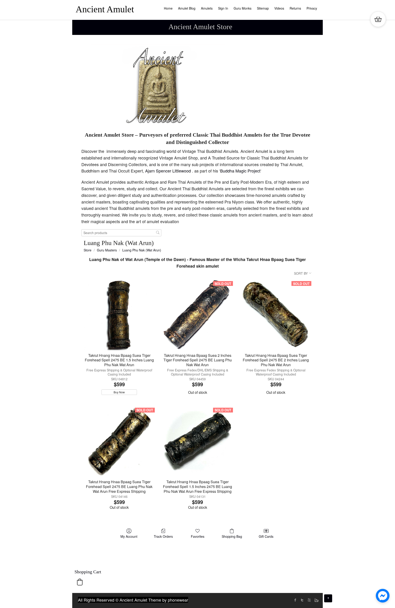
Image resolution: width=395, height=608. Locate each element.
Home (168, 8)
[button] (80, 582)
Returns (295, 8)
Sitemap (263, 8)
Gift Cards (266, 536)
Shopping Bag (232, 536)
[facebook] (295, 600)
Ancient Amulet (105, 9)
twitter (302, 600)
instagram (315, 600)
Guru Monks (242, 8)
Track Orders (163, 536)
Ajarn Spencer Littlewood (168, 171)
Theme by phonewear (168, 600)
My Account (128, 536)
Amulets (207, 8)
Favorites (197, 536)
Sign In (223, 8)
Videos (279, 8)
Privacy (312, 8)
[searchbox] (121, 232)
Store (87, 250)
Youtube (309, 600)
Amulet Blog (186, 8)
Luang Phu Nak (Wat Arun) (141, 250)
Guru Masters (107, 250)
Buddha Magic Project (240, 171)
